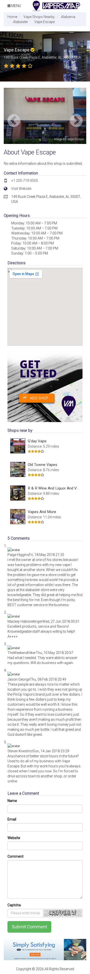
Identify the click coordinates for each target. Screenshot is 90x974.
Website (14, 838)
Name (12, 801)
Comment (16, 856)
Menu (15, 6)
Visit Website (21, 189)
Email (12, 819)
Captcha (14, 905)
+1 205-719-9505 (24, 181)
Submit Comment (29, 926)
